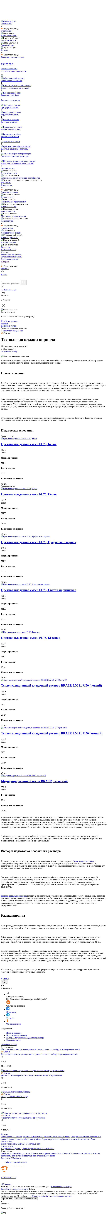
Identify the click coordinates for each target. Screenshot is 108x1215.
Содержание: (9, 349)
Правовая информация (61, 1186)
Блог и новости (93, 1153)
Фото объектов (63, 1153)
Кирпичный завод (9, 1144)
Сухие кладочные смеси (83, 861)
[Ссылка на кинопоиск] (18, 1165)
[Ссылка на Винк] (22, 1165)
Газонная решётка (33, 1139)
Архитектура (7, 1146)
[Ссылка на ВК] (7, 1165)
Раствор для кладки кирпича (14, 896)
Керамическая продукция (12, 57)
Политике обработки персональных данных (52, 1196)
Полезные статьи (78, 1153)
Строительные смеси (10, 141)
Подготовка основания (16, 1035)
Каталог (4, 1134)
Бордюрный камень (15, 1139)
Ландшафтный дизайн (11, 1148)
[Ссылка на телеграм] (5, 1165)
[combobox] (10, 283)
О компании (6, 1141)
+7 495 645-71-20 (8, 249)
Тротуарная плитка (79, 1137)
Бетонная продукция (10, 100)
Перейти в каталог (9, 321)
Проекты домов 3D (30, 1148)
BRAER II (22, 1144)
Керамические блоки (60, 1137)
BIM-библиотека (46, 1148)
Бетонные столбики (86, 1139)
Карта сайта (49, 1156)
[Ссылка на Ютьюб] (13, 1165)
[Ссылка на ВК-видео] (25, 1165)
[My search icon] (23, 282)
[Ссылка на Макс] (2, 1165)
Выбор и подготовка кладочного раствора (25, 1038)
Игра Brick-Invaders (35, 1156)
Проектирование (13, 1033)
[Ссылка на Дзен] (10, 1165)
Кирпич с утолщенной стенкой (37, 1137)
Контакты (16, 1158)
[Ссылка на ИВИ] (20, 1165)
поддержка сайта (20, 1189)
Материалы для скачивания (13, 1156)
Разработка (6, 1189)
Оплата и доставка (9, 1153)
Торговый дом (34, 1144)
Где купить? (6, 1158)
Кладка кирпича (13, 1040)
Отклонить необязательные (26, 1199)
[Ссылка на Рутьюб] (15, 1165)
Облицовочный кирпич (11, 1137)
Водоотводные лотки (51, 1139)
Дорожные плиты (69, 1139)
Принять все (7, 1199)
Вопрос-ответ (24, 1153)
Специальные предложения (43, 1153)
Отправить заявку (9, 351)
